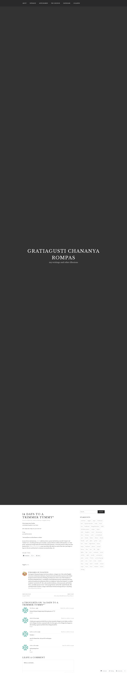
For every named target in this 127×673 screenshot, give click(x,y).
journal (98, 546)
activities (83, 521)
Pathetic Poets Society (34, 546)
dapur (98, 529)
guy (100, 541)
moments (96, 552)
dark (82, 532)
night (87, 555)
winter (101, 566)
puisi (82, 561)
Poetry (48, 520)
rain (86, 561)
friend (101, 538)
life (94, 549)
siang (86, 564)
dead (93, 532)
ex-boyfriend (98, 535)
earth (92, 535)
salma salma (33, 645)
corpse (93, 529)
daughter (87, 532)
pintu (82, 558)
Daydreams (66, 3)
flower (96, 538)
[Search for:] (92, 511)
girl (87, 541)
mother (83, 555)
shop (82, 564)
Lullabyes (76, 3)
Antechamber (43, 3)
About (25, 3)
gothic (95, 541)
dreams (87, 535)
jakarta (93, 546)
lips (86, 552)
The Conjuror (55, 3)
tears (86, 566)
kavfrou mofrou (34, 632)
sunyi (82, 566)
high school (92, 543)
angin (94, 521)
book (100, 523)
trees (91, 566)
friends (82, 541)
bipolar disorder (89, 523)
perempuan (99, 555)
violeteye (39, 520)
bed (82, 523)
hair (82, 543)
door (82, 535)
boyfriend (87, 526)
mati (90, 552)
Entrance (33, 3)
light (98, 549)
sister (91, 564)
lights (82, 552)
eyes (82, 538)
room (94, 561)
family (86, 538)
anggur (89, 521)
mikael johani (33, 618)
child (102, 526)
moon (101, 552)
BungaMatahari (95, 526)
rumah (99, 561)
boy (82, 526)
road (90, 561)
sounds (96, 564)
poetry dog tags (99, 558)
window (96, 566)
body (96, 523)
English (44, 520)
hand (86, 543)
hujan (82, 546)
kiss (87, 549)
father (91, 538)
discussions (99, 532)
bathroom (99, 521)
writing (82, 569)
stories (102, 564)
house (98, 543)
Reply (31, 613)
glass (91, 541)
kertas (82, 549)
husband (87, 546)
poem (27, 565)
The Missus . (33, 608)
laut (91, 549)
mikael (38, 541)
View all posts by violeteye (34, 588)
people (92, 555)
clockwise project (85, 529)
